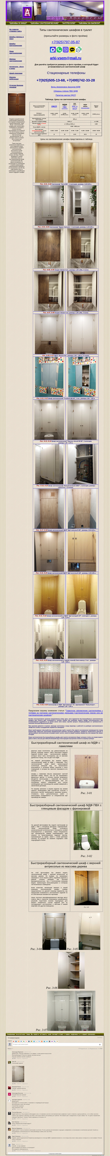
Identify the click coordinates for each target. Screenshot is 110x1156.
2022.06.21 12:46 (26, 1099)
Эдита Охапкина (16, 1136)
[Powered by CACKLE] (99, 1037)
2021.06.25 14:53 (26, 1128)
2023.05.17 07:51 (27, 1052)
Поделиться (83, 1048)
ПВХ (65, 107)
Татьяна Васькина (17, 1112)
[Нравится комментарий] (13, 1058)
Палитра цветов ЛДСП (66, 95)
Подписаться (93, 1048)
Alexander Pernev (16, 1086)
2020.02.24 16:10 (19, 1144)
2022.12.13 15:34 (20, 1061)
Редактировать (26, 1150)
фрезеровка (65, 108)
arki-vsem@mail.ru (65, 58)
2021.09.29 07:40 (26, 1112)
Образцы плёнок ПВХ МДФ (66, 91)
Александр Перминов (17, 1052)
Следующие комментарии (55, 1153)
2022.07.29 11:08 (27, 1093)
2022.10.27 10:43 (25, 1086)
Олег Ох (14, 1061)
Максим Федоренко (17, 1128)
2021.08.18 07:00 (23, 1122)
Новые (10, 1048)
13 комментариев (13, 1038)
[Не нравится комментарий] (15, 1058)
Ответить (19, 1058)
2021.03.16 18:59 (25, 1136)
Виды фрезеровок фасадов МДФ (65, 87)
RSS (101, 1048)
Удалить (32, 1150)
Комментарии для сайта (98, 1155)
